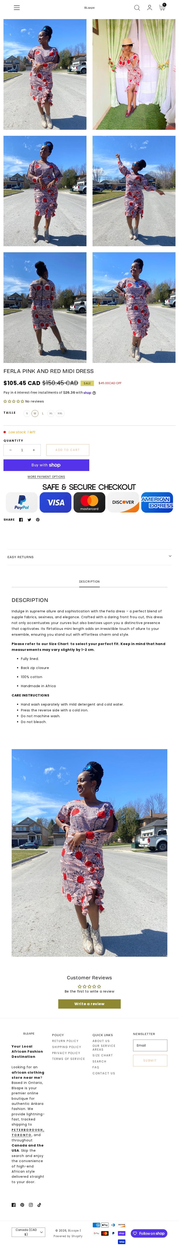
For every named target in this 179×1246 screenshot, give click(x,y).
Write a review (89, 1004)
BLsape (73, 1230)
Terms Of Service (68, 1059)
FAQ (96, 1067)
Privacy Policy (66, 1053)
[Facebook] (21, 520)
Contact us (104, 1073)
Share (8, 519)
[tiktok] (39, 1206)
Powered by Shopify (68, 1236)
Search (100, 1061)
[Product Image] (44, 74)
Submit (150, 1060)
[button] (17, 8)
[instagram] (31, 1206)
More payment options (46, 477)
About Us (101, 1041)
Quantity (13, 441)
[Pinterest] (38, 520)
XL (50, 413)
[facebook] (14, 1206)
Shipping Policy (66, 1047)
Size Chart (103, 1055)
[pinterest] (22, 1206)
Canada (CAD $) (26, 1232)
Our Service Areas (104, 1047)
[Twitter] (29, 520)
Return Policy (65, 1041)
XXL (60, 413)
